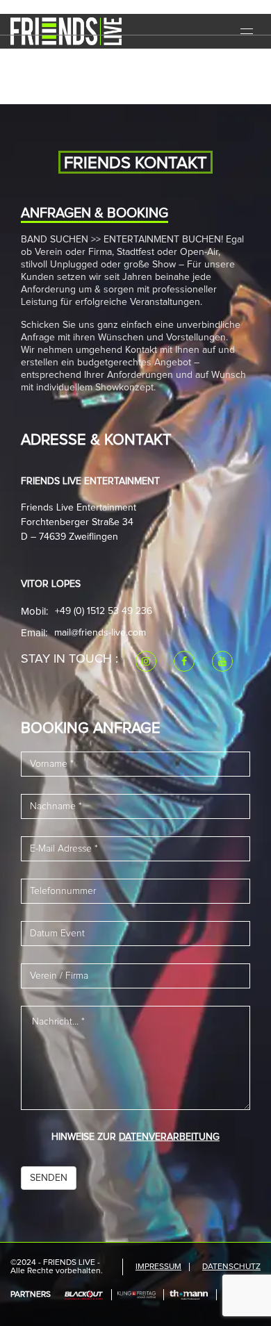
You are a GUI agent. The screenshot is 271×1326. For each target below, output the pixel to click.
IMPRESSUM (158, 1267)
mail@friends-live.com (100, 633)
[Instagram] (146, 661)
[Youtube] (222, 661)
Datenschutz (231, 1267)
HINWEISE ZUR (135, 1137)
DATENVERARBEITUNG (169, 1137)
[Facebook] (184, 661)
